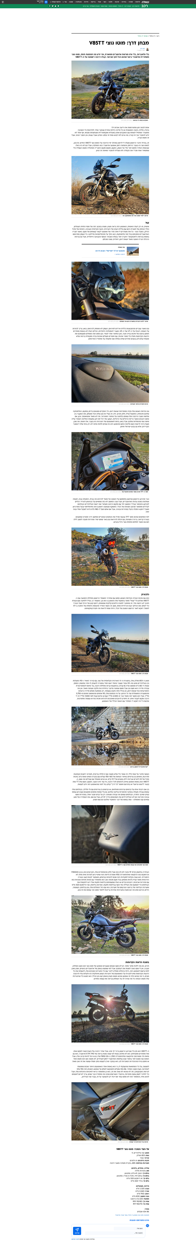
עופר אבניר (124, 1215)
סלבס (110, 2)
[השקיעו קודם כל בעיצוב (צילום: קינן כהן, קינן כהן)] (110, 91)
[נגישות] (3, 2)
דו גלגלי (130, 1215)
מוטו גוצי (140, 1215)
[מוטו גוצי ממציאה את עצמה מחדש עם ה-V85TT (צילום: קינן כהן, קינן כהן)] (110, 836)
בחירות (124, 2)
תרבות (117, 2)
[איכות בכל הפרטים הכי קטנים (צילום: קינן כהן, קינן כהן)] (110, 1113)
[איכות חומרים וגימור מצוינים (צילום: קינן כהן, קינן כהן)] (110, 375)
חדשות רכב (135, 6)
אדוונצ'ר (117, 1215)
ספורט (131, 2)
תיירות (86, 2)
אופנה (71, 2)
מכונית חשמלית (95, 6)
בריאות (93, 2)
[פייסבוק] (49, 6)
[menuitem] (136, 2)
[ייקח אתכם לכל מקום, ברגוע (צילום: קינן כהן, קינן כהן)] (110, 738)
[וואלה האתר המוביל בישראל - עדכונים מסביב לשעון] (145, 2)
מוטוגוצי (146, 1215)
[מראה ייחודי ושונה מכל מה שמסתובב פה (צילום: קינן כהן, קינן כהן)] (110, 187)
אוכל (99, 2)
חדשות (137, 2)
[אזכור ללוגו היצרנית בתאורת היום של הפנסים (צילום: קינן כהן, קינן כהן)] (110, 292)
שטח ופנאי (104, 6)
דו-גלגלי (120, 6)
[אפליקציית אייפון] (55, 6)
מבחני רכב (127, 6)
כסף (105, 2)
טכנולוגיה (79, 2)
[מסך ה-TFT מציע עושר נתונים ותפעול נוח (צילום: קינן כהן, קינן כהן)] (110, 463)
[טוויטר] (52, 6)
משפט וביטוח (113, 6)
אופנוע (135, 1215)
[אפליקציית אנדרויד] (58, 6)
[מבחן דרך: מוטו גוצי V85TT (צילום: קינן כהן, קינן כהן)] (110, 558)
